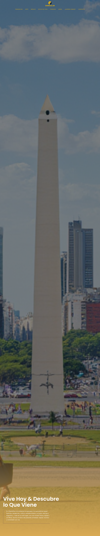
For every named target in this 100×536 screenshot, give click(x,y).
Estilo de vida (43, 9)
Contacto (81, 9)
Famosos (53, 9)
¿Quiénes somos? (70, 9)
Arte (26, 9)
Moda (60, 9)
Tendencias (19, 9)
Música (33, 9)
